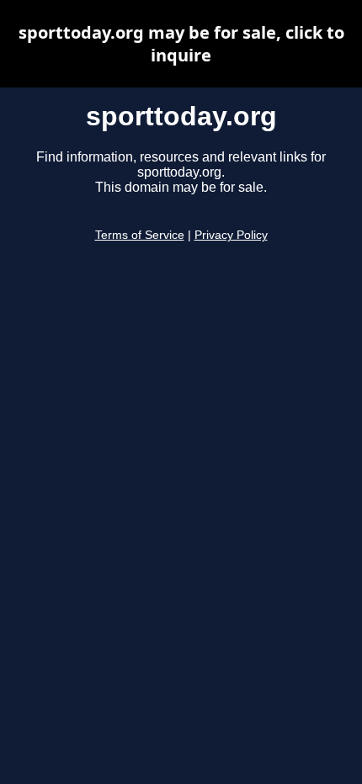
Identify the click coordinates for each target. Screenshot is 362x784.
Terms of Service (139, 235)
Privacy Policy (231, 235)
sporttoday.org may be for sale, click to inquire (181, 43)
